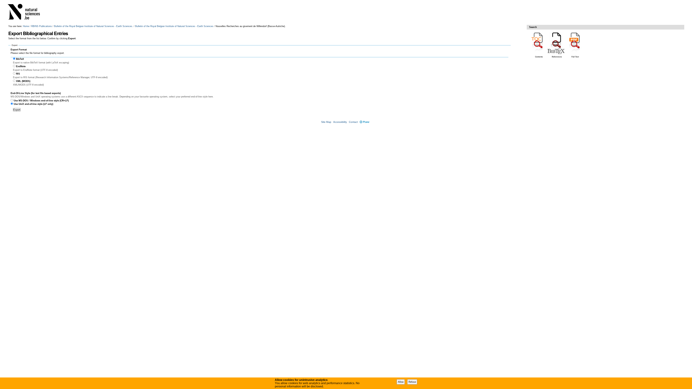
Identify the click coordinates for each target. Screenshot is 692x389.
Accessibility (340, 122)
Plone (364, 122)
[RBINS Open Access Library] (26, 12)
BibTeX (20, 59)
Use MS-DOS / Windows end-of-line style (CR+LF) (41, 100)
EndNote (21, 66)
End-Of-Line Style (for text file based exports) (36, 93)
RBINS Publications (41, 26)
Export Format (19, 49)
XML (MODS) (23, 81)
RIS (18, 73)
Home (26, 26)
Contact (353, 122)
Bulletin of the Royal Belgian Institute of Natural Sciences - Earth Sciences (174, 26)
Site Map (326, 122)
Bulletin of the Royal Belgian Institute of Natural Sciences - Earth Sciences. (93, 26)
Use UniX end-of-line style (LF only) (33, 104)
